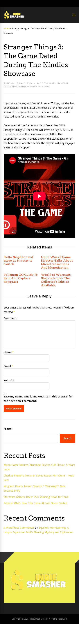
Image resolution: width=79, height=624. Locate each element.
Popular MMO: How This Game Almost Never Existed (35, 503)
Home (7, 28)
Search (8, 429)
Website (9, 380)
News (14, 86)
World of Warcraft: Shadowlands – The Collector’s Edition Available (56, 280)
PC (39, 86)
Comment (10, 318)
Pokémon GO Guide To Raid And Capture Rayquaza (21, 278)
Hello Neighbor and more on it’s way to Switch (18, 260)
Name (7, 352)
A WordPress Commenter (19, 527)
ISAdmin (10, 83)
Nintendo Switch (27, 86)
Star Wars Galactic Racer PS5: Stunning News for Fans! (36, 497)
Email (7, 366)
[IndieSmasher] (14, 18)
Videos (45, 86)
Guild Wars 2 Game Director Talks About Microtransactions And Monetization (57, 262)
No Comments (47, 83)
